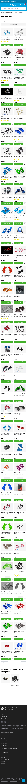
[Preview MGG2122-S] (15, 35)
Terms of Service (13, 781)
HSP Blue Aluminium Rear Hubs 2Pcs (19, 216)
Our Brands (4, 741)
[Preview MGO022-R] (5, 371)
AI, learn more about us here (7, 732)
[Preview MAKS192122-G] (15, 94)
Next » (23, 662)
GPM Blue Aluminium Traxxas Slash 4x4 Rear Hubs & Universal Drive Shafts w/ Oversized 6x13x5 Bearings (19, 236)
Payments (4, 764)
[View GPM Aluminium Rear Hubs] (7, 329)
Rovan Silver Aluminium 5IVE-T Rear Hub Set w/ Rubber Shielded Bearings (7, 592)
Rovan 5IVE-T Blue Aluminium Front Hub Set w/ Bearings (7, 177)
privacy (3, 775)
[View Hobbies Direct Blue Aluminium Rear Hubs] (20, 131)
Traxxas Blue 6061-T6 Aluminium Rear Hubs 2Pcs (19, 196)
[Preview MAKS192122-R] (18, 94)
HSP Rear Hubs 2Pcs (18, 156)
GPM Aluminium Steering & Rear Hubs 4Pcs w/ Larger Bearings (19, 38)
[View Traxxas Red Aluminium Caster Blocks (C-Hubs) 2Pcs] (7, 646)
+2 (20, 35)
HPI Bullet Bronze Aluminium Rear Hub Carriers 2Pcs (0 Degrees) (6, 552)
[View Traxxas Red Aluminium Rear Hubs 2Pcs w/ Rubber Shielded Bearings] (20, 487)
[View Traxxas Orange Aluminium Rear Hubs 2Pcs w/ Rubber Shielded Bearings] (7, 290)
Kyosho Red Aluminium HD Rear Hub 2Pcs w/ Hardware (19, 434)
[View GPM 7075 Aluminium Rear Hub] (7, 368)
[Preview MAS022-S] (5, 411)
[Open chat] (23, 780)
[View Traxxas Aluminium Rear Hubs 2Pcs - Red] (7, 270)
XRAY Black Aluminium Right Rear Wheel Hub (6, 453)
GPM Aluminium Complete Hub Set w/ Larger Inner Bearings (6, 117)
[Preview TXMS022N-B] (15, 649)
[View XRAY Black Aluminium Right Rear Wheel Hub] (7, 447)
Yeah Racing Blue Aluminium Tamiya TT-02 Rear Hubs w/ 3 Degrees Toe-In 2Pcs (19, 453)
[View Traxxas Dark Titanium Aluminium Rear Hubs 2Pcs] (20, 626)
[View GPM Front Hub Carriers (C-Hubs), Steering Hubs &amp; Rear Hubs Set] (20, 92)
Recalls (3, 768)
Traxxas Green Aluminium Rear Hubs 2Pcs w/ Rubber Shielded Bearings (7, 572)
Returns (3, 761)
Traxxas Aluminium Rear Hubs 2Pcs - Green (6, 533)
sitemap (12, 775)
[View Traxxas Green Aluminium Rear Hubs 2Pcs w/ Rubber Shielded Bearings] (7, 566)
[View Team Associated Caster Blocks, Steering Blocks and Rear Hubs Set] (20, 329)
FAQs (2, 714)
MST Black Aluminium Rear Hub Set (19, 295)
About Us (3, 718)
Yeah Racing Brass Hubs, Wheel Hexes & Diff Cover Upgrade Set (19, 117)
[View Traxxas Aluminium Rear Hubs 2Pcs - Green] (7, 527)
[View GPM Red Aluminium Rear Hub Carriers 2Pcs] (7, 507)
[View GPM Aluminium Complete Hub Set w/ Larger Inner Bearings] (7, 111)
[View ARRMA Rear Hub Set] (20, 349)
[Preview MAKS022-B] (18, 549)
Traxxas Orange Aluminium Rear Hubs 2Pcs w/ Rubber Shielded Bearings (7, 295)
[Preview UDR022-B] (18, 371)
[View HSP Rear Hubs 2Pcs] (20, 151)
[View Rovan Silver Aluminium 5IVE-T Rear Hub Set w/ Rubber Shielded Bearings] (7, 586)
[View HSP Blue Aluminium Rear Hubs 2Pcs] (20, 210)
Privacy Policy (4, 781)
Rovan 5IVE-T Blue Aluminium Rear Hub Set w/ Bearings (7, 216)
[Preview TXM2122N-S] (18, 55)
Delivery (3, 757)
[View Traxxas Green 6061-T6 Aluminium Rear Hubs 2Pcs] (20, 388)
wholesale (15, 748)
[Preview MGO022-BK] (2, 371)
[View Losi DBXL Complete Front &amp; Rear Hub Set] (7, 131)
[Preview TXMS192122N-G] (15, 75)
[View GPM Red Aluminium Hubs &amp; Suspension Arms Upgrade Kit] (20, 250)
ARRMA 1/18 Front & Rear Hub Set (19, 533)
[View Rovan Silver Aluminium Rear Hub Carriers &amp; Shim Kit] (7, 309)
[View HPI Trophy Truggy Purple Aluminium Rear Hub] (20, 467)
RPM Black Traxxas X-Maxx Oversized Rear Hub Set (7, 78)
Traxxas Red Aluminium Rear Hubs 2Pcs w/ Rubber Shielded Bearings (20, 493)
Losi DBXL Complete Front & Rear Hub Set (7, 137)
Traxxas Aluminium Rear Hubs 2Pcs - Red (6, 276)
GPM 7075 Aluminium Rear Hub (6, 374)
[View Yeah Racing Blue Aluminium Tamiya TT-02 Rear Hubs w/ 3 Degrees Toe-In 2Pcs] (20, 447)
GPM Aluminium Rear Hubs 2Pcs (6, 414)
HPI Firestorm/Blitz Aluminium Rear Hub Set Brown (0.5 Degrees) (19, 315)
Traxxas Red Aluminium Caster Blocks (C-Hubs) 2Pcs (6, 652)
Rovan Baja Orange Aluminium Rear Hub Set (7, 256)
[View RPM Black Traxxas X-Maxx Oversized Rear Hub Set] (7, 72)
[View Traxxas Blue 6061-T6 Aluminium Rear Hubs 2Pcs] (20, 191)
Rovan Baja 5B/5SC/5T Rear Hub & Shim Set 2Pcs (19, 572)
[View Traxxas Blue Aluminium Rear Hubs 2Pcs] (7, 606)
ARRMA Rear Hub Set (18, 354)
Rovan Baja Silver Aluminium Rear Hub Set (7, 97)
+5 (7, 193)
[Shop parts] (10, 85)
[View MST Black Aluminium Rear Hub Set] (20, 290)
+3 (7, 114)
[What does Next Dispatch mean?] (15, 1)
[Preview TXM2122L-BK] (2, 193)
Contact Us (4, 716)
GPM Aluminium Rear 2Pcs (19, 374)
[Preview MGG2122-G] (18, 35)
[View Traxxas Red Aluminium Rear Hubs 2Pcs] (20, 606)
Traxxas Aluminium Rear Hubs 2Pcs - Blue (6, 236)
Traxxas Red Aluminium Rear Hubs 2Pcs (19, 612)
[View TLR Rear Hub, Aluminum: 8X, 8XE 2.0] (20, 507)
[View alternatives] (25, 45)
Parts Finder (4, 739)
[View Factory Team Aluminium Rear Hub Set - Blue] (7, 349)
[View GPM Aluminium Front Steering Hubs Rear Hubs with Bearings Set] (20, 52)
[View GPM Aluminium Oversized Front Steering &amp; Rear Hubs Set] (7, 191)
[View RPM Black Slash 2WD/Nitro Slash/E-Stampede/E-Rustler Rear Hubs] (20, 408)
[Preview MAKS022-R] (15, 549)
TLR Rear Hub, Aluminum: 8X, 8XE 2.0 (19, 513)
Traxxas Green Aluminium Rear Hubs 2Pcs (6, 632)
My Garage (4, 743)
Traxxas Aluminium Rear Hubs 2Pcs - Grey (19, 592)
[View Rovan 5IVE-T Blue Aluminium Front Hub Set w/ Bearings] (7, 171)
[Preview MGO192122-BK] (2, 114)
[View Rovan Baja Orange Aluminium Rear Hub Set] (7, 250)
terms (7, 775)
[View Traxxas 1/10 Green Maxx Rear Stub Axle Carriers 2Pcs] (20, 171)
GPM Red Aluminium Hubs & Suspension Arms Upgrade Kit (20, 256)
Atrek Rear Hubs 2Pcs (6, 57)
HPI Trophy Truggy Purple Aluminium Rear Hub (20, 473)
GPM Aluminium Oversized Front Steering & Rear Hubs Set (7, 196)
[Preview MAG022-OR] (2, 470)
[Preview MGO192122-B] (5, 114)
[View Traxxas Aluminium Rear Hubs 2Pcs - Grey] (20, 586)
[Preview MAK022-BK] (5, 332)
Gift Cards (4, 745)
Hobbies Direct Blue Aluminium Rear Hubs (19, 137)
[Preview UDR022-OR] (20, 371)
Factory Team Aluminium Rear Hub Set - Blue (7, 355)
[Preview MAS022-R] (2, 411)
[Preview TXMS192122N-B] (18, 75)
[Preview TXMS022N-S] (18, 649)
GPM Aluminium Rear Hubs (6, 335)
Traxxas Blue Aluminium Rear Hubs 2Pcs (6, 612)
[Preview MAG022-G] (5, 470)
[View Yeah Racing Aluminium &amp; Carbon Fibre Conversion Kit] (7, 151)
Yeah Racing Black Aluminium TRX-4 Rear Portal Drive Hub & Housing (19, 276)
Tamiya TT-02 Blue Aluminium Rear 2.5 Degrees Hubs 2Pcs (5, 434)
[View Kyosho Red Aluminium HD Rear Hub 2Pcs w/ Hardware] (20, 428)
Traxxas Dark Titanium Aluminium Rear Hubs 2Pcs (19, 632)
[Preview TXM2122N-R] (15, 55)
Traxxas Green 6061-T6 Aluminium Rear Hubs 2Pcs (19, 394)
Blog (2, 766)
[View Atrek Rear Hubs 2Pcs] (7, 52)
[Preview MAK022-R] (2, 332)
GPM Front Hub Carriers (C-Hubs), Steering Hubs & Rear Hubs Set (19, 97)
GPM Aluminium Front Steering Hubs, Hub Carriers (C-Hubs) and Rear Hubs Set (19, 78)
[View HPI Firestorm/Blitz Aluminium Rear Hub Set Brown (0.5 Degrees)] (20, 309)
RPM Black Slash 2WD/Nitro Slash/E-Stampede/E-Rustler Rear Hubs (20, 414)
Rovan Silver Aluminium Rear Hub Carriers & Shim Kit (7, 315)
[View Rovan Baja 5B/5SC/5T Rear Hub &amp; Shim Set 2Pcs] (20, 566)
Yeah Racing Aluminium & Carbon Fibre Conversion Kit (6, 157)
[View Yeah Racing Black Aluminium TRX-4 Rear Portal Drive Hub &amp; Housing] (20, 270)
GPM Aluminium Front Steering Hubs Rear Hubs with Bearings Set (19, 58)
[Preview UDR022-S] (15, 371)
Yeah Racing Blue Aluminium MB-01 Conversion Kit (5, 38)
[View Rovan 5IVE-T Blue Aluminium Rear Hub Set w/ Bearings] (7, 210)
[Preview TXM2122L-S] (5, 193)
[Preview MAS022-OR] (7, 411)
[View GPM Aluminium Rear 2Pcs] (20, 368)
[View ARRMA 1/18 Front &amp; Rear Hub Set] (20, 527)
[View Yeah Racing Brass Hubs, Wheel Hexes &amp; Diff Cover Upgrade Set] (20, 111)
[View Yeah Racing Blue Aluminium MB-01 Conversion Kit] (7, 32)
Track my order (5, 759)
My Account (4, 755)
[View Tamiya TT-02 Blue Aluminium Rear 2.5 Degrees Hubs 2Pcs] (7, 428)
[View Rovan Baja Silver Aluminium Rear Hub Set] (7, 92)
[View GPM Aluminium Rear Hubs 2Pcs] (7, 408)
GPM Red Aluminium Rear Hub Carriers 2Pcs (7, 513)
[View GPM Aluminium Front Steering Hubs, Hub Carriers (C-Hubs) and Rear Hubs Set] (20, 72)
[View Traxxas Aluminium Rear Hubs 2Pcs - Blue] (7, 230)
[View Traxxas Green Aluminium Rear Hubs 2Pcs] (7, 626)
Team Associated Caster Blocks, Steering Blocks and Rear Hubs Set (20, 335)
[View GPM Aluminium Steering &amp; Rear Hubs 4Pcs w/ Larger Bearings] (20, 32)
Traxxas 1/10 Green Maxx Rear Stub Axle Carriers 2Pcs (19, 177)
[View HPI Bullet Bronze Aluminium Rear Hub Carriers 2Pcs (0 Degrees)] (7, 546)
